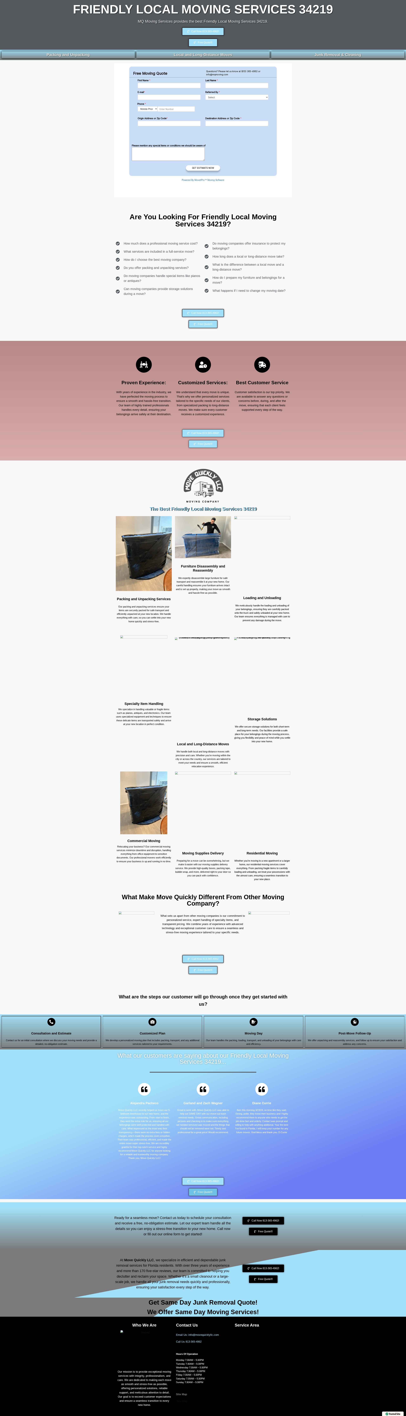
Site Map (182, 1401)
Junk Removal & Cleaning (337, 55)
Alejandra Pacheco (144, 1103)
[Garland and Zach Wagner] (203, 1089)
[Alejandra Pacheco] (144, 1089)
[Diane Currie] (261, 1089)
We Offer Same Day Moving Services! (203, 1311)
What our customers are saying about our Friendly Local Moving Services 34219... (203, 1058)
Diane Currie (261, 1103)
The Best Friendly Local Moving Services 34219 (203, 509)
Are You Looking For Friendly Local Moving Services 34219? (203, 220)
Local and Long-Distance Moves (203, 55)
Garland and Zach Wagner (203, 1103)
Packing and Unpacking (68, 55)
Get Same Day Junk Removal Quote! (203, 1302)
